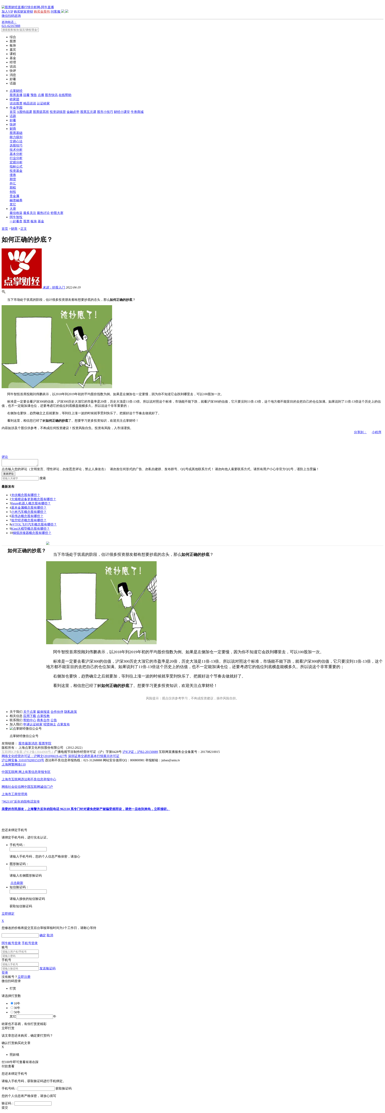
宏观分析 (16, 162)
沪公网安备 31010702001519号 (23, 760)
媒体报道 (43, 711)
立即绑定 (8, 913)
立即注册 (24, 976)
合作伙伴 (57, 711)
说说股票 (16, 103)
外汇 (13, 183)
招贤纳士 (49, 724)
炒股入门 (54, 287)
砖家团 (14, 99)
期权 (13, 187)
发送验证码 (48, 968)
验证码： (8, 1103)
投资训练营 (58, 111)
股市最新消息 (28, 743)
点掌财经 (16, 90)
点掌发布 (63, 724)
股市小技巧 (105, 111)
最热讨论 (43, 213)
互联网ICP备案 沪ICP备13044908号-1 (28, 751)
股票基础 (16, 133)
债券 (13, 175)
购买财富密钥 (23, 11)
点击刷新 (16, 883)
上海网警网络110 (14, 764)
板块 (33, 221)
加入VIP (7, 11)
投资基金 (16, 170)
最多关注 (29, 213)
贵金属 (14, 196)
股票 (26, 221)
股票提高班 (41, 111)
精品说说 (29, 103)
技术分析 (16, 149)
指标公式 (16, 166)
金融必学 (73, 111)
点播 (41, 95)
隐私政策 (70, 711)
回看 (26, 95)
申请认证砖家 (33, 724)
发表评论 (8, 473)
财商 (13, 128)
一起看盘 (16, 221)
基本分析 (16, 154)
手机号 (6, 960)
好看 (13, 120)
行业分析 (16, 158)
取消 (50, 935)
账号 (5, 947)
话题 (13, 116)
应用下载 (29, 716)
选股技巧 (16, 145)
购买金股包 (42, 11)
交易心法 (16, 141)
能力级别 (16, 137)
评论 (5, 457)
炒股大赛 (57, 213)
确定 (43, 935)
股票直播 (16, 95)
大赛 (13, 208)
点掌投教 (43, 716)
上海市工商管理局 (14, 794)
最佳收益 (16, 213)
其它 (13, 204)
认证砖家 (43, 103)
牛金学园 (16, 107)
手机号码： (10, 1088)
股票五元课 (88, 111)
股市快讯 (51, 95)
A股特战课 (24, 111)
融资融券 (16, 200)
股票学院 (44, 743)
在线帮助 (65, 95)
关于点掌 (29, 711)
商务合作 (43, 720)
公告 (54, 720)
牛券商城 (137, 111)
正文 (23, 228)
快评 (13, 124)
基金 (41, 221)
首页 (13, 111)
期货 (13, 179)
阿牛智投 (16, 217)
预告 (33, 95)
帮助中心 (29, 720)
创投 (13, 191)
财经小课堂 (122, 111)
